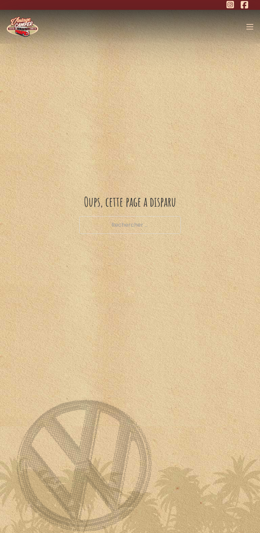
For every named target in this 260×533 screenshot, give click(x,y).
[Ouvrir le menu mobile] (249, 26)
